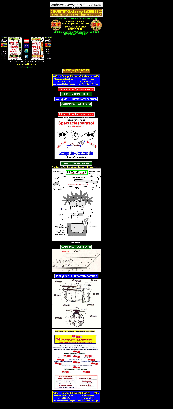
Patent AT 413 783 (14, 61)
